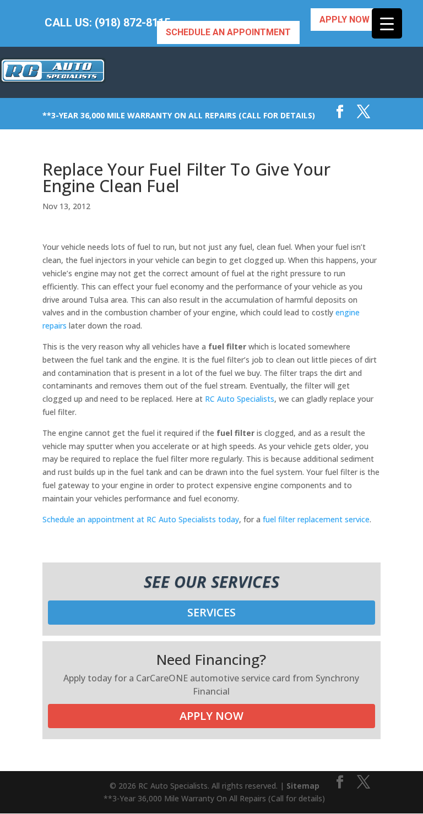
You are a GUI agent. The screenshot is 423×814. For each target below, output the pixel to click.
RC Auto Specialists (239, 399)
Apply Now (344, 19)
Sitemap (302, 785)
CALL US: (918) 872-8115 (107, 23)
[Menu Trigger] (387, 23)
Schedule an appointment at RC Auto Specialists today (140, 519)
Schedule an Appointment (228, 32)
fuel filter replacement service (316, 519)
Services (211, 612)
